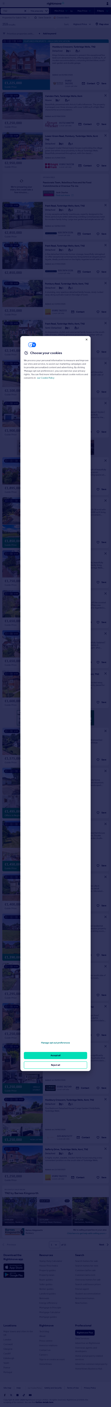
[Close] (86, 339)
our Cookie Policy (45, 377)
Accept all (56, 1055)
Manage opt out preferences (55, 1042)
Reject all (55, 1065)
